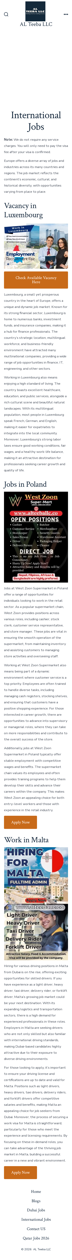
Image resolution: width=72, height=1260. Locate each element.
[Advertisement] (36, 67)
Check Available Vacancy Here (36, 280)
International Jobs (36, 1219)
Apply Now (20, 822)
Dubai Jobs (36, 1210)
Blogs (36, 1201)
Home (36, 1191)
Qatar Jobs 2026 (36, 1238)
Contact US (36, 1228)
